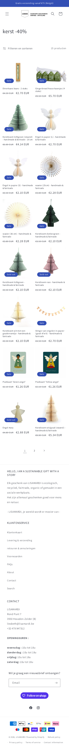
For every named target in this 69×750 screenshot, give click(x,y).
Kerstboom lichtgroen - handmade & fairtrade (14, 283)
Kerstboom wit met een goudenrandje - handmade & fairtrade (17, 333)
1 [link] (25, 450)
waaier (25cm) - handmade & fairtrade (49, 186)
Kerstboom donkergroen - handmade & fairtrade (48, 235)
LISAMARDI (21, 737)
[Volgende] (44, 450)
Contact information (53, 742)
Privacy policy (15, 742)
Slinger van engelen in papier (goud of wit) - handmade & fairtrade (49, 333)
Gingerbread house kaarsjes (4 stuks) (50, 90)
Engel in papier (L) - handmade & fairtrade (50, 138)
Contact (11, 580)
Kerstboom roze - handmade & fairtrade (50, 283)
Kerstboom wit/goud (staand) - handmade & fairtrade (50, 429)
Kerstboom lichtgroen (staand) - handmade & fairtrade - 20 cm (18, 138)
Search (11, 588)
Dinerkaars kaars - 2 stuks (15, 88)
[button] (7, 14)
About (10, 572)
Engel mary (8, 427)
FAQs (10, 564)
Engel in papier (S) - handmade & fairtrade (18, 186)
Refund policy (54, 737)
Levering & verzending (19, 540)
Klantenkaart (14, 532)
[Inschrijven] (56, 683)
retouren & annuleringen (21, 548)
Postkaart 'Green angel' (14, 381)
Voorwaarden (14, 556)
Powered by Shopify (35, 737)
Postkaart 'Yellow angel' (47, 381)
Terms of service (33, 742)
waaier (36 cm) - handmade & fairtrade (17, 235)
